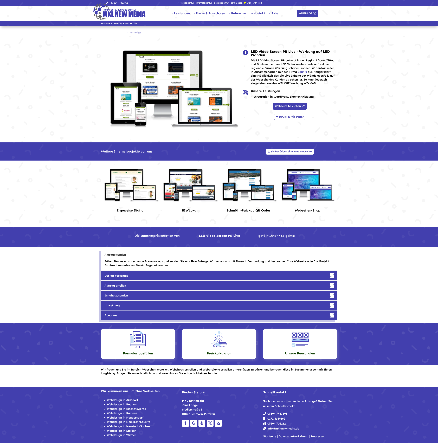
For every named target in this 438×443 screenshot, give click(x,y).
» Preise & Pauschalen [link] (209, 13)
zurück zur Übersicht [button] (291, 116)
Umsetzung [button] (112, 305)
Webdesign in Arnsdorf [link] (122, 400)
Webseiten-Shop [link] (307, 210)
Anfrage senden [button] (115, 254)
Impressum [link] (318, 436)
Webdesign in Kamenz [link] (122, 413)
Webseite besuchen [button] (288, 106)
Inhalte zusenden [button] (116, 295)
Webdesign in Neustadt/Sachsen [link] (129, 426)
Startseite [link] (269, 436)
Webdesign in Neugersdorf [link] (125, 417)
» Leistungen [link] (181, 13)
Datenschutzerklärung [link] (293, 436)
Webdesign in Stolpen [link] (121, 430)
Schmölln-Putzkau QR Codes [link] (248, 210)
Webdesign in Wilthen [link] (122, 435)
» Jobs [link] (273, 13)
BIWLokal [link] (189, 210)
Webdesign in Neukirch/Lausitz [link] (128, 422)
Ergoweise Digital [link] (130, 210)
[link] (119, 11)
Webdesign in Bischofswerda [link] (126, 409)
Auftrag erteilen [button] (115, 285)
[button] (185, 423)
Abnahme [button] (111, 315)
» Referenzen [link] (238, 13)
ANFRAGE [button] (305, 13)
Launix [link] (302, 72)
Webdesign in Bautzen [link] (122, 404)
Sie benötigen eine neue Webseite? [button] (291, 151)
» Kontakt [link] (258, 13)
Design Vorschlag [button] (116, 275)
